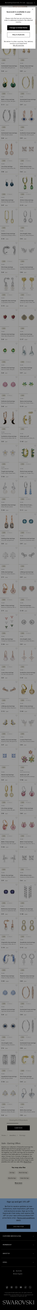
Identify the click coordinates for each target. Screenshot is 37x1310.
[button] (32, 9)
